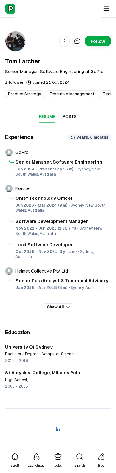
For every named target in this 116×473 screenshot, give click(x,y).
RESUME (47, 116)
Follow (98, 41)
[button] (64, 41)
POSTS (70, 116)
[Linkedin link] (58, 429)
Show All (55, 307)
